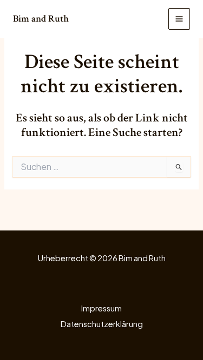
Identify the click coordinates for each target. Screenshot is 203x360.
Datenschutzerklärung (102, 324)
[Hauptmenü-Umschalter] (179, 19)
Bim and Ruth (41, 18)
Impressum (101, 308)
